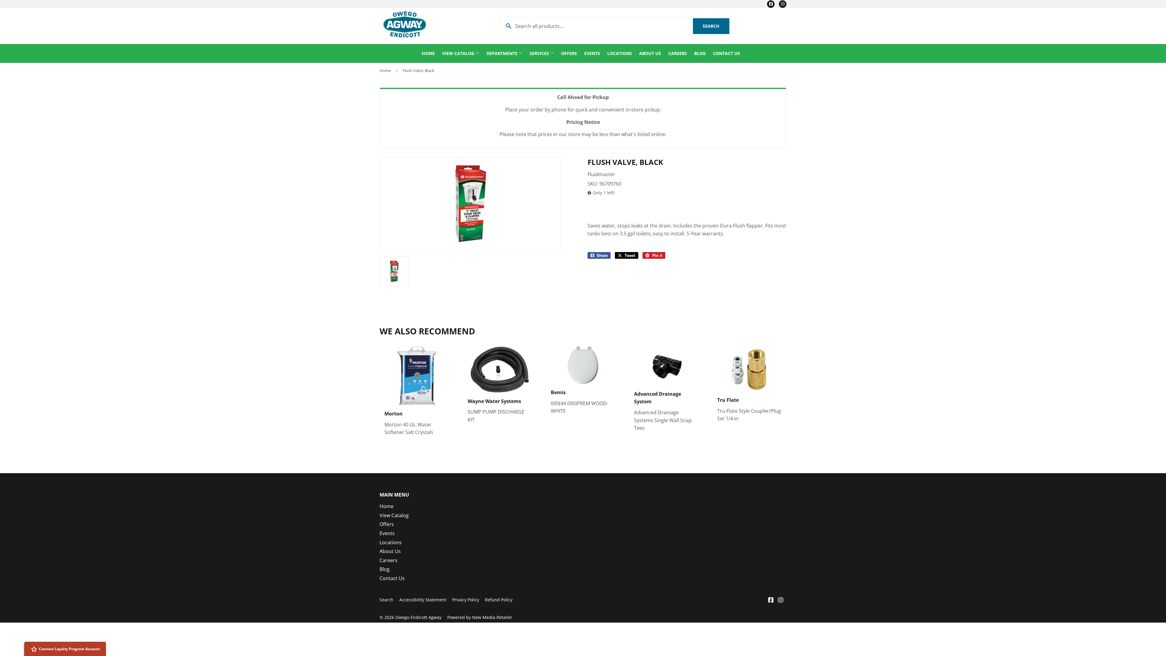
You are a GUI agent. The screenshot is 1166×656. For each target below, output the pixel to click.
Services (540, 53)
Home (428, 53)
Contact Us (726, 53)
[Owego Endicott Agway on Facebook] (771, 600)
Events (592, 53)
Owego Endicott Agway (418, 617)
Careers (677, 53)
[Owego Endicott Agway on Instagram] (780, 600)
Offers (569, 53)
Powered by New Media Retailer (479, 617)
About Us (650, 53)
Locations (619, 53)
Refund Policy (499, 600)
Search (716, 26)
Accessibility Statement (422, 600)
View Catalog (459, 53)
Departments (502, 53)
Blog (700, 53)
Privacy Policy (465, 600)
